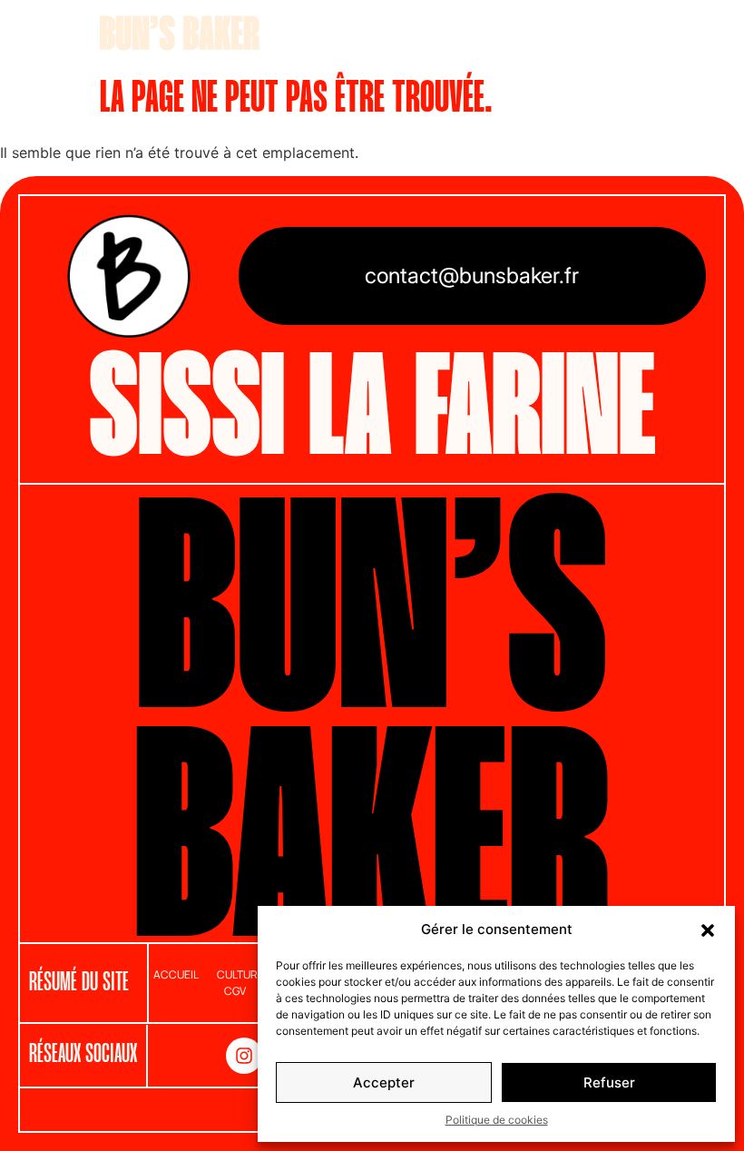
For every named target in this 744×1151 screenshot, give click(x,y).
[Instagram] (244, 1056)
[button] (708, 929)
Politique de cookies (496, 1119)
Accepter (384, 1082)
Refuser (609, 1082)
